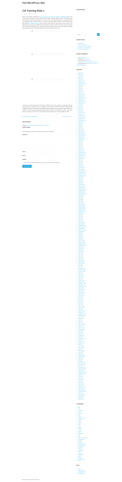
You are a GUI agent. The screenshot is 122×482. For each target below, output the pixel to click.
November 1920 (82, 338)
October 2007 (81, 210)
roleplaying (80, 450)
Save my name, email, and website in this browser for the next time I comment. (42, 162)
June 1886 (80, 352)
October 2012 (81, 118)
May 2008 (80, 199)
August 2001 (81, 248)
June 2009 (80, 179)
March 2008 (81, 202)
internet (80, 431)
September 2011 (82, 138)
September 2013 (82, 102)
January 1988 (81, 280)
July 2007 (80, 214)
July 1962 (80, 303)
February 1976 (81, 289)
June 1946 (80, 317)
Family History (81, 418)
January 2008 (81, 205)
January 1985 (81, 281)
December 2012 (81, 115)
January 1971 (81, 294)
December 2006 (81, 225)
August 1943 (81, 318)
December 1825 (81, 390)
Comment (25, 134)
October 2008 (81, 192)
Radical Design (81, 445)
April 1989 (80, 278)
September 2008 (82, 193)
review (79, 448)
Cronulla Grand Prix (34, 23)
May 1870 (80, 361)
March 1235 (81, 399)
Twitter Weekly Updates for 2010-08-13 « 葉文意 (38, 125)
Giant (79, 424)
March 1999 (81, 259)
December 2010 (81, 152)
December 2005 (81, 243)
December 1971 (81, 292)
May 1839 (80, 381)
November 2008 (82, 190)
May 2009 (80, 181)
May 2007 (80, 217)
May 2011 (80, 144)
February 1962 (81, 306)
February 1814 (81, 394)
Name (24, 151)
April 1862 (80, 365)
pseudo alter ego (82, 443)
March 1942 (81, 323)
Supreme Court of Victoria (84, 47)
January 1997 (81, 263)
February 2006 (81, 240)
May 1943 (80, 321)
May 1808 (80, 397)
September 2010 (82, 156)
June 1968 (80, 297)
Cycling (34, 13)
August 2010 (81, 158)
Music (79, 434)
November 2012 (82, 117)
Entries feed (81, 470)
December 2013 (81, 97)
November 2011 (82, 135)
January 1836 (81, 384)
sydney (79, 453)
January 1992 (81, 275)
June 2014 (80, 88)
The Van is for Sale (82, 44)
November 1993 (82, 271)
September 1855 (82, 371)
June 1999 (80, 254)
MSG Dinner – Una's (67, 116)
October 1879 (81, 355)
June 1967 (80, 298)
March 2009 (81, 184)
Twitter (79, 457)
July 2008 (80, 196)
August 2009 (81, 176)
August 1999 (81, 251)
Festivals (80, 419)
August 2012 (81, 121)
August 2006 (81, 231)
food (79, 421)
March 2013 (81, 111)
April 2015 (80, 77)
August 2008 (81, 195)
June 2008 (80, 198)
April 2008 (80, 201)
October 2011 (81, 137)
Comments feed (82, 471)
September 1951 (82, 310)
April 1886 (80, 353)
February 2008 (81, 204)
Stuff (79, 451)
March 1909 (81, 345)
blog (79, 407)
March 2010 (81, 166)
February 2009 (81, 185)
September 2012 (82, 120)
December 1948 (81, 315)
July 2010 (80, 159)
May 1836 (80, 382)
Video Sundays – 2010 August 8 (30, 116)
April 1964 (80, 300)
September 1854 (82, 373)
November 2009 (82, 172)
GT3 (79, 425)
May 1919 (80, 339)
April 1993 (80, 274)
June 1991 (80, 277)
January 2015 (81, 80)
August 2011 (81, 140)
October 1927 (81, 335)
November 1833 (82, 387)
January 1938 (81, 329)
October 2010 (81, 155)
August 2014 (81, 85)
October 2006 (81, 228)
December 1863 (81, 364)
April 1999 (80, 257)
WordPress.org (81, 473)
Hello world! (81, 43)
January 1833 (81, 388)
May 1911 (80, 344)
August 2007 (81, 213)
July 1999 (80, 252)
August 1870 (81, 358)
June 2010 (80, 161)
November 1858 (82, 368)
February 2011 (81, 149)
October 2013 (81, 100)
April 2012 (80, 127)
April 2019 (80, 73)
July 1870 (80, 359)
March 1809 (81, 396)
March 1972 (81, 291)
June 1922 (80, 336)
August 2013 (81, 103)
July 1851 (80, 376)
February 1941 (81, 327)
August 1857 (81, 370)
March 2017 (81, 74)
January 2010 (81, 169)
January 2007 (81, 224)
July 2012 (80, 123)
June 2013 (80, 106)
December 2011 (81, 134)
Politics (79, 440)
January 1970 (81, 295)
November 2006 (82, 227)
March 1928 (81, 333)
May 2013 (80, 108)
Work (79, 460)
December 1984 (81, 283)
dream (79, 416)
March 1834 (81, 385)
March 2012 (81, 129)
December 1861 (81, 367)
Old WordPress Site (33, 2)
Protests (80, 442)
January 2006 (81, 242)
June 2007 (80, 216)
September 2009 (82, 175)
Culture (80, 411)
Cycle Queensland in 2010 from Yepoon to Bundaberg (53, 16)
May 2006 (80, 236)
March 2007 (81, 220)
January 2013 (81, 114)
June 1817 (80, 393)
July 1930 (80, 332)
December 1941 (81, 324)
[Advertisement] (88, 21)
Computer (80, 410)
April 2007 (80, 219)
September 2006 (82, 230)
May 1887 (80, 349)
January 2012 (81, 132)
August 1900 (81, 347)
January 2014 (81, 95)
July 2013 (80, 105)
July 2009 (80, 178)
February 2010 (81, 167)
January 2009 (81, 187)
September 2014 (82, 83)
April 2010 (80, 164)
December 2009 (81, 170)
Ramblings (80, 447)
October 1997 (81, 262)
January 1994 (81, 268)
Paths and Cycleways (83, 437)
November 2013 (82, 99)
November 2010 (82, 153)
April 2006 (80, 237)
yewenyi (30, 13)
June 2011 (80, 143)
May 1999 (80, 256)
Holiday (80, 428)
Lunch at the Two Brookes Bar (85, 46)
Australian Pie (84, 57)
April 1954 (80, 309)
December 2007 (81, 207)
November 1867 (82, 362)
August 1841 (81, 379)
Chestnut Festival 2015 (83, 49)
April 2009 (80, 182)
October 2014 (81, 82)
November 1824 (82, 391)
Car (79, 408)
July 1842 (80, 377)
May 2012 (80, 126)
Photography (81, 439)
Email (24, 155)
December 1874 (81, 356)
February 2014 (81, 94)
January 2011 (81, 150)
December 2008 (81, 188)
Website (24, 159)
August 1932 (81, 330)
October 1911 (81, 342)
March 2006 (81, 239)
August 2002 (81, 246)
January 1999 (81, 260)
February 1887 (81, 350)
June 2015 (80, 76)
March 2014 (81, 92)
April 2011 (80, 146)
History (79, 427)
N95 (79, 436)
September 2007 (82, 211)
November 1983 (82, 286)
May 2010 (80, 163)
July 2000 (80, 249)
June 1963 (80, 301)
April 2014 (80, 91)
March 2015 (81, 79)
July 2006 (80, 233)
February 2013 (81, 112)
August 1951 (81, 312)
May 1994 (80, 266)
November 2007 (82, 208)
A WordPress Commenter (84, 61)
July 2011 (80, 141)
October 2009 (81, 173)
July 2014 (80, 86)
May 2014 (80, 89)
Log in (79, 468)
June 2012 (80, 124)
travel (79, 456)
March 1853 (81, 374)
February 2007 (81, 222)
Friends (80, 422)
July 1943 (80, 320)
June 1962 (80, 304)
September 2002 (82, 245)
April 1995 (80, 265)
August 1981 (81, 288)
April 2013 (80, 109)
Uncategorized (81, 459)
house (79, 430)
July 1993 (80, 272)
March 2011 (81, 147)
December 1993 (81, 269)
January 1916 (81, 341)
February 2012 (81, 131)
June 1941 (80, 326)
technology (80, 454)
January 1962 (81, 307)
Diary (79, 415)
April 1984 (80, 284)
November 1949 (82, 313)
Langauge (80, 433)
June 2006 (80, 234)
